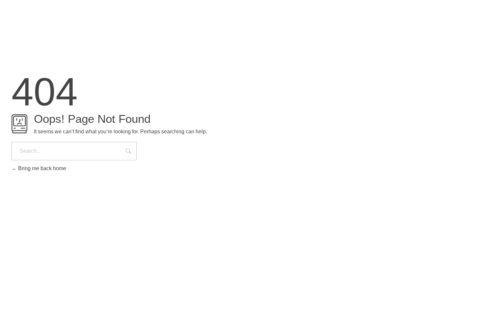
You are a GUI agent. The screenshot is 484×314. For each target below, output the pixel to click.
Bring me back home (41, 168)
